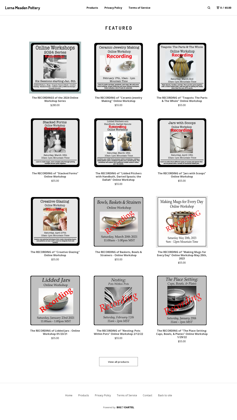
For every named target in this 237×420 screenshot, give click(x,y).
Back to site (165, 395)
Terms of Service (139, 8)
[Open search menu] (209, 7)
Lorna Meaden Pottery (22, 7)
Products (92, 8)
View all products (118, 361)
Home (68, 395)
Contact (147, 395)
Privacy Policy (113, 8)
